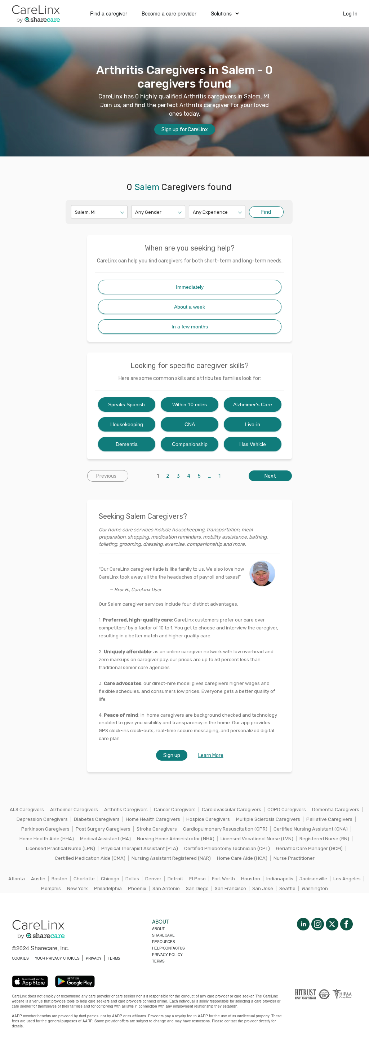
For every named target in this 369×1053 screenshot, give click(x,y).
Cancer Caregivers (175, 809)
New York (77, 888)
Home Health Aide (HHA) (46, 838)
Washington (315, 888)
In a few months (190, 326)
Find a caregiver (108, 13)
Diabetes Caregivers (97, 819)
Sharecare (163, 935)
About (158, 928)
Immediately (190, 287)
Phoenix (137, 888)
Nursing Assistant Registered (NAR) (171, 858)
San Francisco (230, 888)
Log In (350, 13)
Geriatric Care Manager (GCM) (309, 848)
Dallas (132, 878)
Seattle (287, 888)
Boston (59, 878)
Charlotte (84, 878)
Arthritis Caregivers (126, 809)
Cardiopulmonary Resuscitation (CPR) (225, 829)
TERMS (114, 958)
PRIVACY (94, 958)
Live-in (252, 424)
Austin (38, 878)
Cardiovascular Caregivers (231, 809)
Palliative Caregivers (329, 819)
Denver (153, 878)
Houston (250, 878)
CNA (189, 424)
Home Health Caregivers (153, 819)
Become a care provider (169, 13)
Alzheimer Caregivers (74, 809)
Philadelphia (108, 888)
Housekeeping (126, 424)
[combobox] (75, 212)
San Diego (197, 888)
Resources (163, 941)
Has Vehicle (252, 444)
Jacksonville (313, 878)
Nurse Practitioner (294, 858)
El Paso (197, 878)
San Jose (262, 888)
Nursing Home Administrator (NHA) (175, 838)
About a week (189, 307)
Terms (158, 961)
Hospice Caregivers (208, 819)
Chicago (110, 878)
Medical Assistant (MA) (105, 838)
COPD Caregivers (286, 809)
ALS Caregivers (27, 809)
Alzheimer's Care (252, 404)
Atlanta (16, 878)
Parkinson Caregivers (45, 829)
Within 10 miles (189, 404)
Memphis (51, 888)
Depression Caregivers (42, 819)
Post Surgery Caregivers (103, 829)
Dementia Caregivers (335, 809)
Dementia (127, 444)
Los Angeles (347, 878)
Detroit (175, 878)
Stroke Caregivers (157, 829)
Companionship (190, 444)
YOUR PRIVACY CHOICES (57, 958)
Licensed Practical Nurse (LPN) (60, 848)
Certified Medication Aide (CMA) (90, 858)
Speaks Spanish (126, 404)
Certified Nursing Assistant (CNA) (311, 829)
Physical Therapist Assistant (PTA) (139, 848)
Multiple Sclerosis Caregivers (268, 819)
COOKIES (20, 958)
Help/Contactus (168, 948)
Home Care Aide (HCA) (242, 858)
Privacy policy (167, 954)
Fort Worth (223, 878)
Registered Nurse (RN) (324, 838)
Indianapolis (279, 878)
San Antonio (166, 888)
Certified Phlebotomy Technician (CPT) (227, 848)
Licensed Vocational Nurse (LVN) (257, 838)
